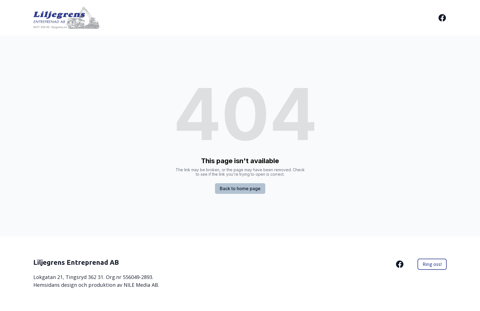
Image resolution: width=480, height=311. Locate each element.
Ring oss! (432, 264)
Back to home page (240, 188)
